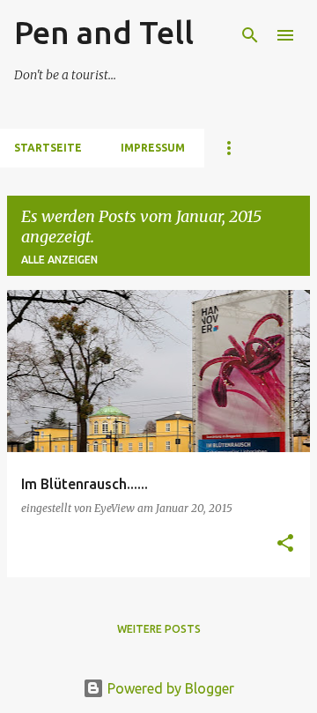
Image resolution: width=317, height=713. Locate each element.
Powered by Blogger (169, 688)
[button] (285, 544)
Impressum (153, 147)
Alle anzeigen (59, 259)
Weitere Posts (159, 629)
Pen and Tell (104, 32)
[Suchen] (250, 35)
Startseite (48, 147)
